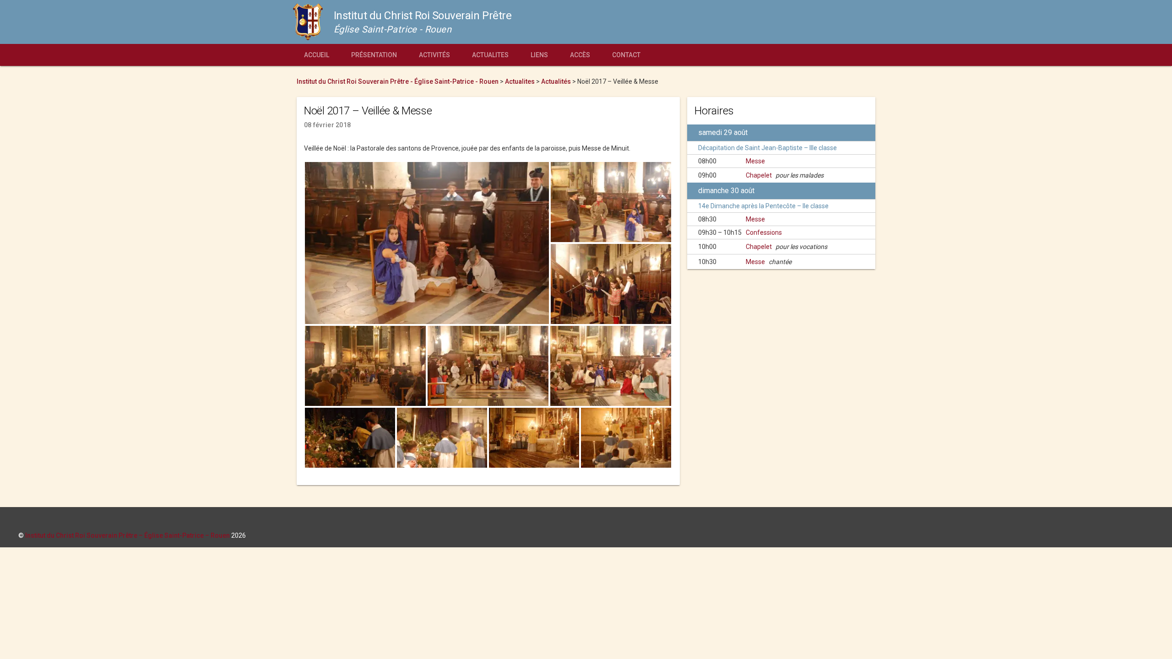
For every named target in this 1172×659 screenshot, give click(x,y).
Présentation (374, 55)
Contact (626, 55)
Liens (539, 55)
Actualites (490, 55)
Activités (434, 55)
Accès (580, 55)
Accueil (316, 55)
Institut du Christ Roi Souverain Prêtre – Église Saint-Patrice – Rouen (127, 535)
